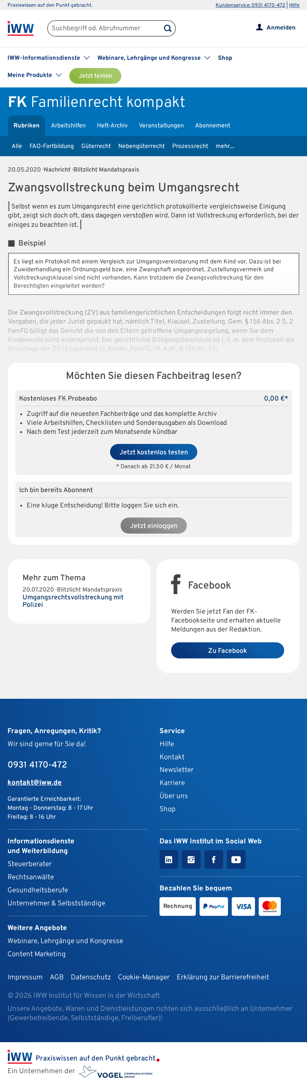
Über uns (173, 796)
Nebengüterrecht (141, 146)
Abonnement (212, 126)
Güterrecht (96, 146)
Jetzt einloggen (153, 526)
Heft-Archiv (112, 126)
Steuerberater (29, 864)
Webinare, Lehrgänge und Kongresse (65, 941)
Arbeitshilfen (68, 126)
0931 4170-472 (37, 765)
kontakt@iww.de (34, 782)
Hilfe (294, 5)
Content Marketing (36, 954)
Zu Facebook (227, 651)
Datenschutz (91, 977)
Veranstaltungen (161, 126)
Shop (225, 58)
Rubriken (26, 126)
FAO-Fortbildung (52, 146)
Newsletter (176, 770)
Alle (17, 146)
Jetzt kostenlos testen (153, 452)
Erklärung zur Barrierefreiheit (223, 977)
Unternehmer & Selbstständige (56, 903)
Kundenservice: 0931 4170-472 (250, 5)
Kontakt (172, 757)
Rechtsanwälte (30, 877)
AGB (57, 977)
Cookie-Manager (144, 977)
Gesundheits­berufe (37, 890)
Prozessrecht (190, 146)
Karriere (172, 783)
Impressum (25, 977)
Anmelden (281, 28)
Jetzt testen (95, 76)
